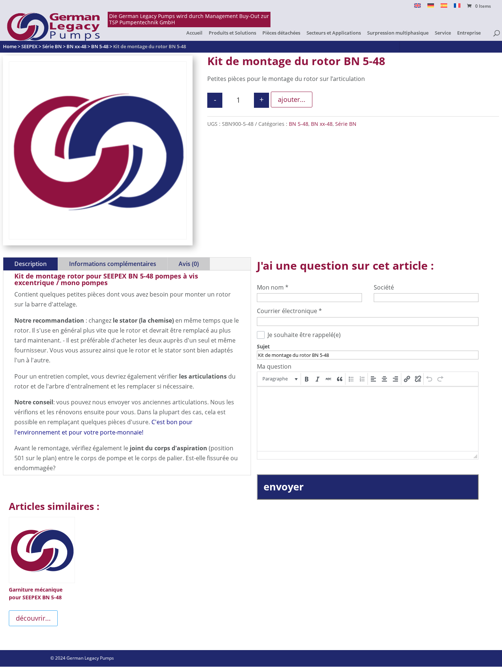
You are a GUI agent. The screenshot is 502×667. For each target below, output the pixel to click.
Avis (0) (189, 264)
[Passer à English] (417, 7)
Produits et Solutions (232, 33)
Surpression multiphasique (398, 33)
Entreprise (469, 33)
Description (30, 264)
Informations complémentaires (112, 264)
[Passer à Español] (444, 7)
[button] (279, 379)
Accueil (194, 33)
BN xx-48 (322, 123)
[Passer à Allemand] (430, 7)
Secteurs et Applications (333, 33)
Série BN (345, 123)
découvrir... (33, 618)
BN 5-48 (298, 123)
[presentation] (279, 379)
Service (443, 33)
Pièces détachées (281, 33)
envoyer (283, 486)
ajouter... (291, 99)
